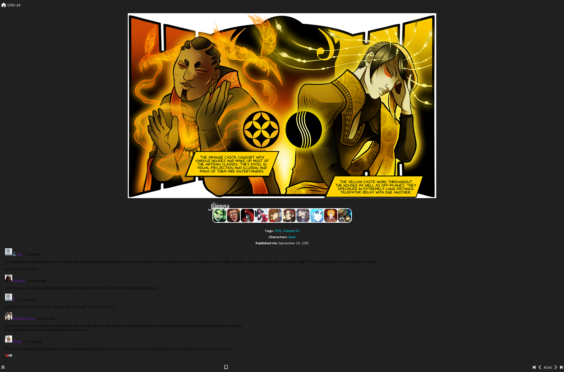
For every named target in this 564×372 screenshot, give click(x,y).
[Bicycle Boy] (233, 215)
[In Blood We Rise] (330, 215)
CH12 (278, 231)
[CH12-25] (555, 368)
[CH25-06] (561, 368)
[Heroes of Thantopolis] (344, 215)
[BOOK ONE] (534, 368)
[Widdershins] (289, 215)
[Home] (3, 5)
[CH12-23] (540, 368)
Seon (292, 237)
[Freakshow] (275, 215)
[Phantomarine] (316, 215)
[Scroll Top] (3, 368)
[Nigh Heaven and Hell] (247, 215)
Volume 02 (291, 231)
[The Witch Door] (303, 215)
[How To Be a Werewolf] (261, 215)
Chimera (280, 206)
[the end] (219, 215)
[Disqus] (282, 302)
